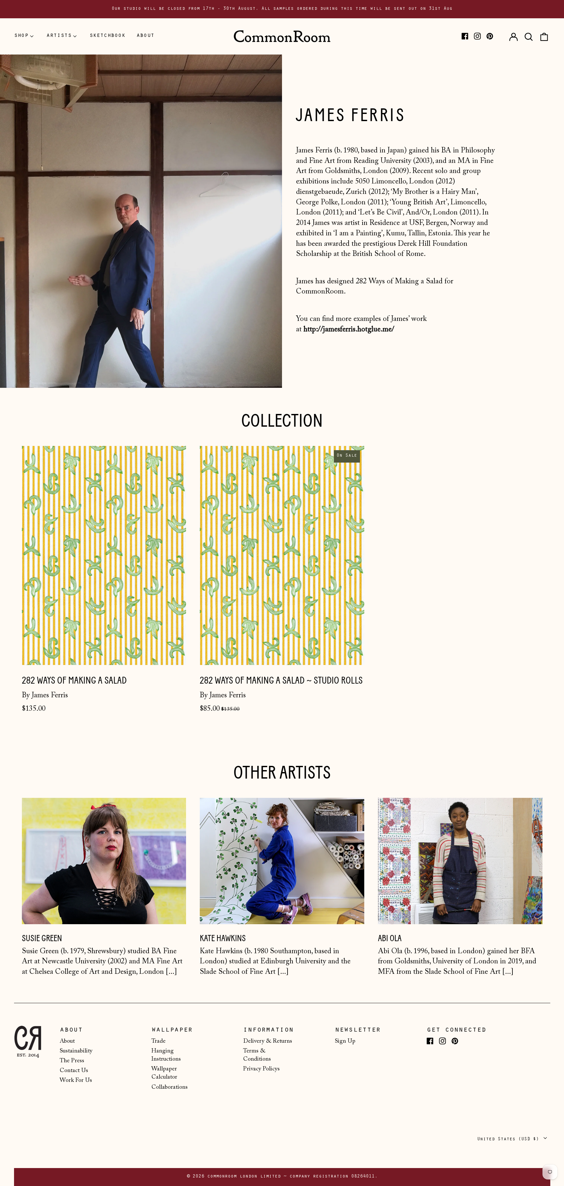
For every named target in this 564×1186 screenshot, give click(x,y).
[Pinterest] (489, 36)
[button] (529, 36)
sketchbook (107, 36)
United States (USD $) (509, 1139)
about (145, 36)
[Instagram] (477, 36)
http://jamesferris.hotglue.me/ (349, 329)
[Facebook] (465, 36)
